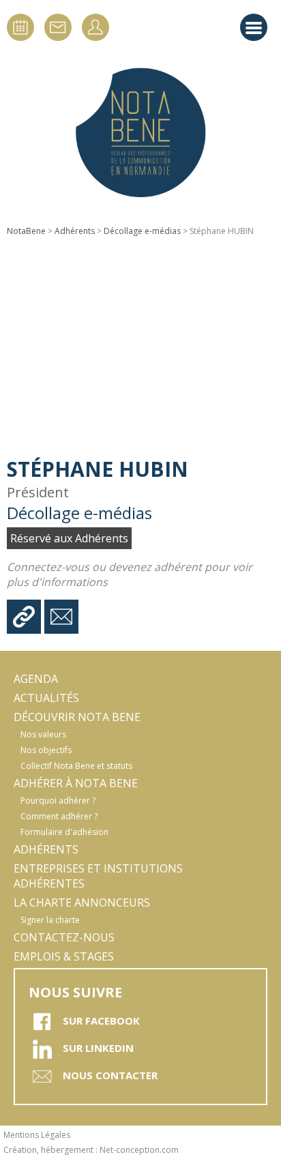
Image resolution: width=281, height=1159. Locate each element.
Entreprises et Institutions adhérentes (98, 876)
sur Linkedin (98, 1048)
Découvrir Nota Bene (77, 716)
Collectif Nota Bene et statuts (76, 766)
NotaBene (26, 231)
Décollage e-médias (142, 231)
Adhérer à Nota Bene (76, 783)
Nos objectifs (46, 750)
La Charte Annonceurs (82, 902)
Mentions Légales (36, 1135)
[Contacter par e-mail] (61, 617)
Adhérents (75, 231)
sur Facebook (101, 1020)
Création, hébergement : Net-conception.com (91, 1150)
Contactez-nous (64, 937)
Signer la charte (50, 920)
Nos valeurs (43, 734)
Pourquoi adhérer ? (57, 800)
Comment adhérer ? (59, 816)
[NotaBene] (140, 133)
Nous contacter (110, 1075)
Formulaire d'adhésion (64, 832)
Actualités (46, 697)
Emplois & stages (64, 956)
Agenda (36, 678)
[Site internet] (24, 617)
